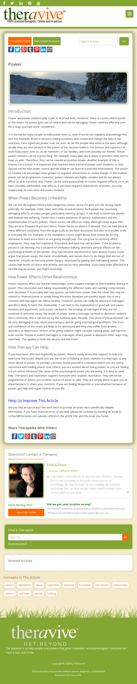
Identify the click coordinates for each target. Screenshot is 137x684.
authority (69, 585)
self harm (24, 593)
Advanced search (17, 543)
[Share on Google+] (24, 49)
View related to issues (46, 41)
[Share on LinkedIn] (43, 49)
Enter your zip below (34, 459)
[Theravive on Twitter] (12, 3)
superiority (53, 585)
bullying (51, 593)
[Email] (49, 49)
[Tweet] (17, 49)
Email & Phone (56, 465)
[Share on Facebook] (11, 49)
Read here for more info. (68, 675)
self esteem (102, 585)
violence (10, 593)
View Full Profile (26, 512)
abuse (39, 585)
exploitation (24, 585)
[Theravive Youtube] (38, 3)
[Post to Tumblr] (30, 49)
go (124, 41)
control (9, 585)
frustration (85, 585)
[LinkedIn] (21, 3)
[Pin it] (37, 49)
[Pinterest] (29, 3)
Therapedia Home (19, 41)
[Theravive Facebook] (4, 3)
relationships (120, 585)
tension (38, 593)
